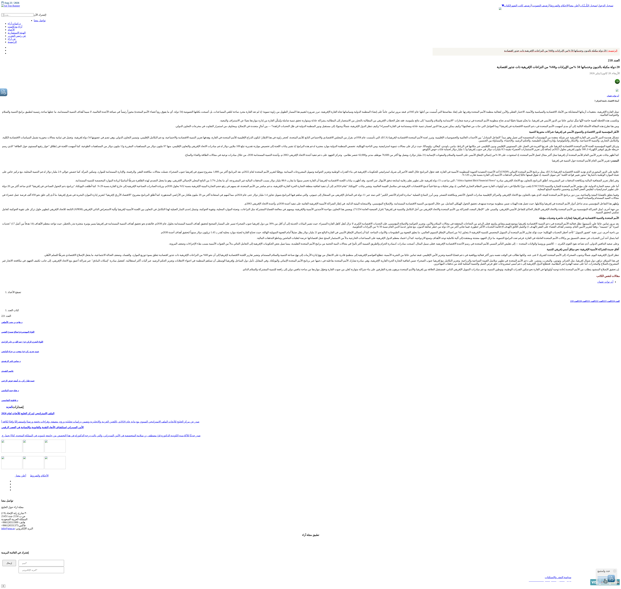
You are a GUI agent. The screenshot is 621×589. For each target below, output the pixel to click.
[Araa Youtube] (8, 52)
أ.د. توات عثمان (613, 96)
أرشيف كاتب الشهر (521, 5)
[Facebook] (7, 47)
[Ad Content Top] (310, 5)
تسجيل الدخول (605, 5)
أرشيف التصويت (540, 5)
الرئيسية (560, 50)
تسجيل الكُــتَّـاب (588, 5)
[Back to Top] (3, 586)
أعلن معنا (574, 5)
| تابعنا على (170, 490)
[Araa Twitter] (8, 50)
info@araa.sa (8, 528)
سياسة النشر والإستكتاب (558, 577)
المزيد (9, 406)
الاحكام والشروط (559, 5)
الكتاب (507, 5)
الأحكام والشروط (39, 475)
